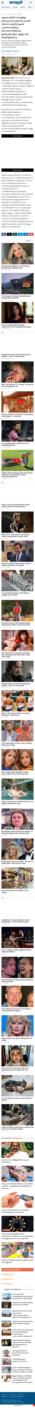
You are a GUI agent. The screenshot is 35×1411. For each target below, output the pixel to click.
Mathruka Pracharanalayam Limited (12, 1400)
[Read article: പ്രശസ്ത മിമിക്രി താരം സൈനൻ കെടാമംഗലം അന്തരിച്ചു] (6, 1353)
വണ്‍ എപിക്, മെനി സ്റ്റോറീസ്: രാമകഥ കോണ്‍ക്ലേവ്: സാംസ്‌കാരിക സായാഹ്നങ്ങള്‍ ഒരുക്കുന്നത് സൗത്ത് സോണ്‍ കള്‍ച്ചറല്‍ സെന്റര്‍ (22, 1335)
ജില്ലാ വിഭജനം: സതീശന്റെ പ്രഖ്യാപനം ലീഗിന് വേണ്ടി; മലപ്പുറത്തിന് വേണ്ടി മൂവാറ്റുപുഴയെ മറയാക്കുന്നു (22, 1379)
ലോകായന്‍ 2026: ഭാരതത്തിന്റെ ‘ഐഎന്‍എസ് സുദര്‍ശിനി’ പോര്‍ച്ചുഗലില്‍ (22, 1296)
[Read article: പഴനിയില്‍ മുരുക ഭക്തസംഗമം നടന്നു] (6, 1361)
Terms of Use (21, 1394)
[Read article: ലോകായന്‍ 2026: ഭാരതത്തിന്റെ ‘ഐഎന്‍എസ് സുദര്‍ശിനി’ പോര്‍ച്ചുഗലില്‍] (6, 1296)
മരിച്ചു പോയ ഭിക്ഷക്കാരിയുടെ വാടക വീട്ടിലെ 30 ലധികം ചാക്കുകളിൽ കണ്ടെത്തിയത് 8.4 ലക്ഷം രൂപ (17, 1186)
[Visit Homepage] (15, 2)
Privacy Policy (5, 1396)
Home (3, 14)
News (8, 14)
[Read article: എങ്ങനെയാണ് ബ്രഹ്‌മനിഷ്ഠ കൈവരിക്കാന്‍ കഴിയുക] (6, 1323)
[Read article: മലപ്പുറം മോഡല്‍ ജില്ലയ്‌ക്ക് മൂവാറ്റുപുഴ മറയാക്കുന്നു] (17, 1150)
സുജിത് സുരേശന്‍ (12, 51)
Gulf (19, 14)
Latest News (5, 7)
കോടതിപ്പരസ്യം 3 (8, 1284)
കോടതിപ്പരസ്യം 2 (8, 1279)
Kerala (23, 7)
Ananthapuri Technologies (17, 1402)
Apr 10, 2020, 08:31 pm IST (9, 54)
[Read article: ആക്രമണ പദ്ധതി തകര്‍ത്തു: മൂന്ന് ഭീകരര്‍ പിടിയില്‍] (6, 1305)
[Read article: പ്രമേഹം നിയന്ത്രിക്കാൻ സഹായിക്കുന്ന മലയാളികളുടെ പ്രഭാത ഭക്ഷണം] (17, 1200)
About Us (4, 1394)
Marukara (13, 14)
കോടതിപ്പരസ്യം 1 (8, 1274)
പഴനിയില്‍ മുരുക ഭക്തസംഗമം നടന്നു (19, 1360)
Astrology (6, 1230)
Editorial (6, 1156)
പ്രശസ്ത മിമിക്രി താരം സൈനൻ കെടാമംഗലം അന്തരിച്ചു (20, 1353)
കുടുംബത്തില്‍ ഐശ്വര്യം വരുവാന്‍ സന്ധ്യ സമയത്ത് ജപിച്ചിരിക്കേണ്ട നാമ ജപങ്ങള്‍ (21, 1343)
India (30, 7)
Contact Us (12, 1394)
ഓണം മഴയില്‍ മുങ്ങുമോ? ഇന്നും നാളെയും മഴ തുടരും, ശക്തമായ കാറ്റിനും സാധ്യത (22, 1369)
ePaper (15, 7)
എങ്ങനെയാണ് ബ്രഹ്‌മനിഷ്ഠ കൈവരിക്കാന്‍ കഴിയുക (22, 1322)
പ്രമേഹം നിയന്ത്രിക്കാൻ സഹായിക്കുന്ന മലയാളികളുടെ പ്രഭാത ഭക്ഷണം (15, 1211)
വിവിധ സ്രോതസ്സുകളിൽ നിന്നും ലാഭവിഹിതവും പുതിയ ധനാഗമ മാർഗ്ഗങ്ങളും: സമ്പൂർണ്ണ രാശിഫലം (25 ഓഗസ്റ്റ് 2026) (17, 1236)
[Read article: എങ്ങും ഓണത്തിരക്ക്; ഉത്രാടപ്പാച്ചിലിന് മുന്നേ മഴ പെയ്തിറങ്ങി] (17, 1250)
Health (5, 1206)
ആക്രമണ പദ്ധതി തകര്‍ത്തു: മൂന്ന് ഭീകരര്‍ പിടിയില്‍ (22, 1303)
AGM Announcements (18, 1396)
